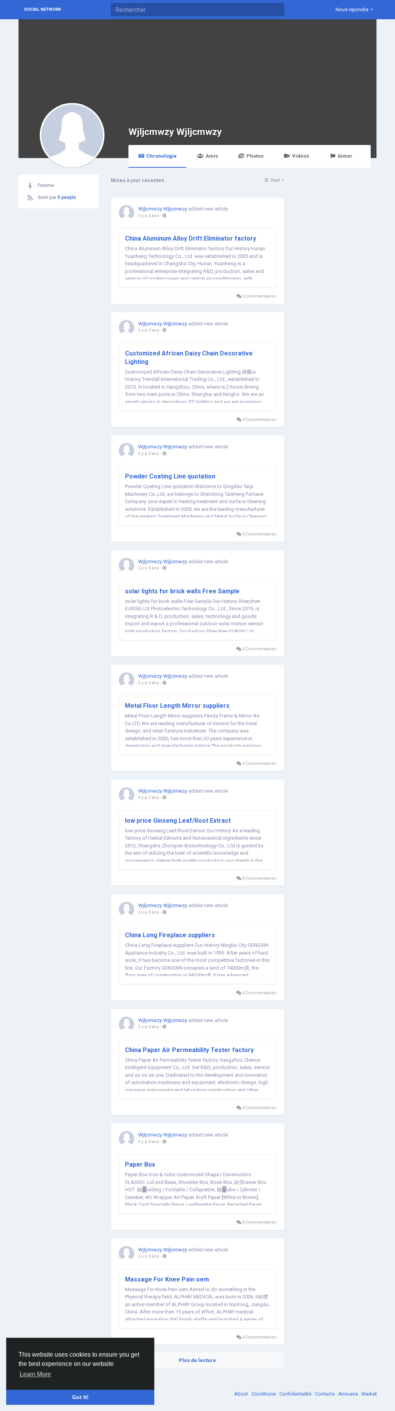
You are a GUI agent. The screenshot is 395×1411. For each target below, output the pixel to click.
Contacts (325, 1394)
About (241, 1394)
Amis (212, 156)
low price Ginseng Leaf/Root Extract (178, 820)
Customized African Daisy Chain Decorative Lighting (189, 357)
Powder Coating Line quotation (170, 476)
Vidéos (300, 156)
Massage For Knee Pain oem (167, 1279)
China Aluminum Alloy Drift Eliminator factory (190, 238)
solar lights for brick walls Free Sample (182, 591)
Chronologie (161, 156)
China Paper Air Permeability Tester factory (189, 1050)
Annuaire (348, 1394)
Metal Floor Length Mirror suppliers (177, 705)
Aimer (345, 156)
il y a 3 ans (148, 215)
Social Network (42, 9)
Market (369, 1394)
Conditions (264, 1394)
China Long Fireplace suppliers (170, 935)
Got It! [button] (80, 1397)
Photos (254, 156)
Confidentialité (295, 1394)
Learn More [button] (35, 1374)
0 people (66, 197)
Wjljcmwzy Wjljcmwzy (175, 131)
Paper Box (140, 1164)
